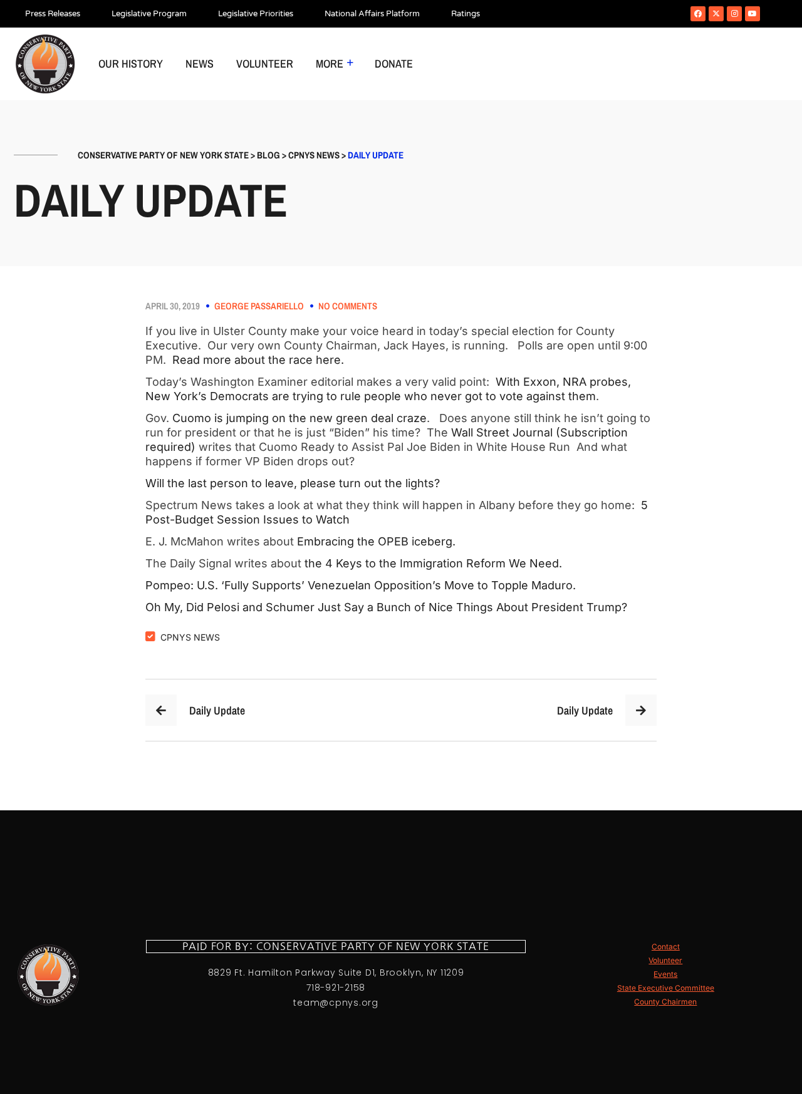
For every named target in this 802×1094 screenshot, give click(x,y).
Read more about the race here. (261, 359)
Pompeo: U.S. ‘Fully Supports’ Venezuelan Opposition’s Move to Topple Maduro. (363, 585)
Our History (130, 63)
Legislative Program (149, 14)
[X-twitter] (716, 13)
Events (665, 974)
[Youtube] (752, 13)
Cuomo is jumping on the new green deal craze (298, 418)
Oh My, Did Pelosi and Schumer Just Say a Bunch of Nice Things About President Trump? (387, 607)
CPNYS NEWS (190, 637)
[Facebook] (698, 13)
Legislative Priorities (255, 14)
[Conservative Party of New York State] (45, 64)
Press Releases (52, 14)
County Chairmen (665, 1001)
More (329, 63)
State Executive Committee (665, 988)
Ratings (465, 14)
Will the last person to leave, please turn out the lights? (292, 483)
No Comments (347, 306)
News (199, 63)
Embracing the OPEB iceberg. (378, 541)
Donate (394, 63)
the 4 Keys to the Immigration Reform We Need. (434, 563)
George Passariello (259, 306)
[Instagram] (734, 13)
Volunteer (264, 63)
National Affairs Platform (372, 14)
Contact (666, 946)
